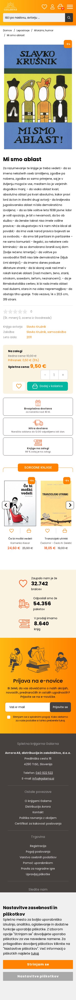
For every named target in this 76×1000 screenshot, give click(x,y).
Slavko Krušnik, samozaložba (46, 332)
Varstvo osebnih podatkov (38, 857)
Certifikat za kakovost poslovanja (38, 824)
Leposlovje (23, 30)
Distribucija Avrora (38, 807)
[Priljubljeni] (44, 6)
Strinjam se (38, 964)
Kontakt (38, 812)
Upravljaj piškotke (38, 874)
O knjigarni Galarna (38, 801)
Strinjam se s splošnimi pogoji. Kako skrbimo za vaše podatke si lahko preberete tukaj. (40, 718)
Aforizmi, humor (43, 30)
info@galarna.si (43, 778)
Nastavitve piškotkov (38, 976)
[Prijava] (52, 7)
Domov (7, 30)
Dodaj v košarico (51, 386)
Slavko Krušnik (36, 327)
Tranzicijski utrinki (56, 538)
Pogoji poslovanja (38, 852)
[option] (20, 518)
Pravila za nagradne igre (38, 869)
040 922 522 (44, 773)
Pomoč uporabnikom (38, 863)
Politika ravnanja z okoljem (38, 818)
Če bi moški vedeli (20, 538)
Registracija (38, 846)
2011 (29, 337)
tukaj (35, 953)
